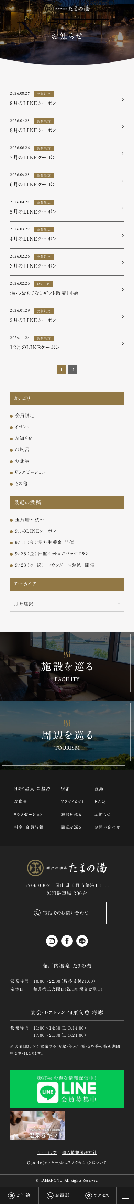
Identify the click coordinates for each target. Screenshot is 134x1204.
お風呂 (22, 449)
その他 (21, 483)
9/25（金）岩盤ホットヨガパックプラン (52, 553)
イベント (22, 426)
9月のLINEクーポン (35, 531)
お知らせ (24, 438)
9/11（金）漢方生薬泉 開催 (45, 542)
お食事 (22, 460)
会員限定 (25, 415)
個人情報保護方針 (79, 1152)
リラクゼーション (30, 472)
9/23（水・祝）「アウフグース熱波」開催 (55, 565)
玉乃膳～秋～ (29, 519)
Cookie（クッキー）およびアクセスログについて (67, 1163)
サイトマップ (47, 1152)
